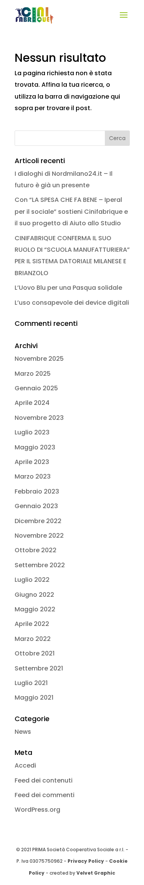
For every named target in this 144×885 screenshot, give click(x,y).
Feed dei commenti (44, 795)
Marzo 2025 (33, 373)
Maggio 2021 (34, 697)
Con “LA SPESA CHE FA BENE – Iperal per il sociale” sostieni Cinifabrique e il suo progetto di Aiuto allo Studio (71, 211)
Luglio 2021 (31, 683)
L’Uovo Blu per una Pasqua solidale (68, 287)
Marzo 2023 (33, 476)
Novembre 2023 (39, 417)
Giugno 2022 (34, 594)
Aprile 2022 (32, 623)
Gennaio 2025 (36, 388)
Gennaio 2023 (36, 506)
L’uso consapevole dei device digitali (72, 302)
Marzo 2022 (33, 638)
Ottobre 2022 (35, 550)
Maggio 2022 (35, 609)
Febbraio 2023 (37, 491)
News (23, 731)
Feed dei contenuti (44, 780)
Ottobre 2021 (35, 653)
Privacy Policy (86, 861)
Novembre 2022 (39, 535)
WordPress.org (37, 809)
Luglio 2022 (32, 579)
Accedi (25, 765)
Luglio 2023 (32, 432)
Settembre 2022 (40, 565)
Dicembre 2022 (38, 521)
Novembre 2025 (39, 358)
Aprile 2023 (32, 461)
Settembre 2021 (39, 668)
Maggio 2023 (35, 447)
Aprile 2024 (32, 402)
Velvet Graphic (95, 873)
